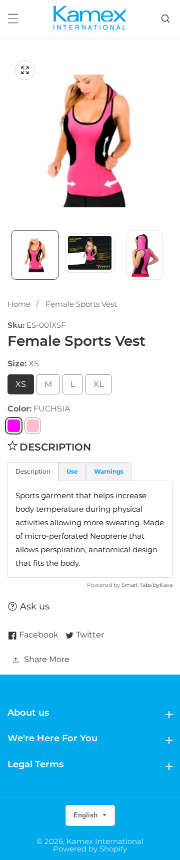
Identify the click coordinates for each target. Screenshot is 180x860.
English (87, 815)
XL (99, 384)
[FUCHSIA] (14, 425)
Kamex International (105, 841)
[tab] (72, 471)
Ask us (35, 606)
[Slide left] (12, 254)
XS (21, 384)
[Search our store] (166, 18)
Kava (166, 584)
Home (19, 304)
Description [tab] (33, 471)
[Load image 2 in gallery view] (90, 255)
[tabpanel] (90, 529)
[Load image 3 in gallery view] (145, 255)
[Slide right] (167, 254)
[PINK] (32, 425)
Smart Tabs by (141, 584)
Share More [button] (47, 659)
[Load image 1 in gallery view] (35, 255)
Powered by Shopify (90, 848)
